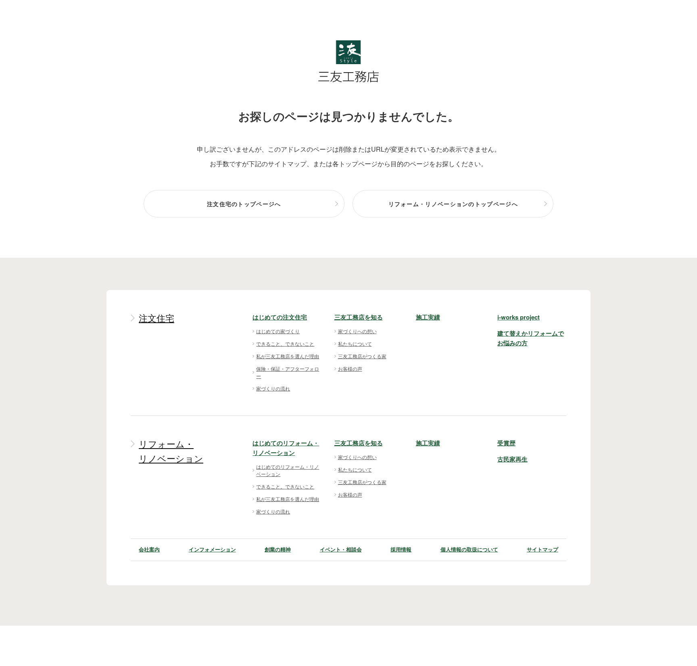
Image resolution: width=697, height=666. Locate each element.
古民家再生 (512, 459)
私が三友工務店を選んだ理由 (287, 356)
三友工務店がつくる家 (362, 356)
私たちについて (355, 343)
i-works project (518, 317)
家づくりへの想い (357, 331)
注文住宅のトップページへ (244, 204)
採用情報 (400, 549)
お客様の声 (350, 368)
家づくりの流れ (273, 388)
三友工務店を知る (358, 317)
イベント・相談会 (341, 549)
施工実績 (428, 317)
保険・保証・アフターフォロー (287, 372)
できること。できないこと (285, 486)
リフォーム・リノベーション (171, 451)
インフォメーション (212, 549)
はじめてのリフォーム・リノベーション (287, 470)
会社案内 (149, 549)
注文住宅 (156, 318)
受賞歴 (506, 442)
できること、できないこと (285, 343)
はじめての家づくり (278, 331)
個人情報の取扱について (469, 549)
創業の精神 (278, 549)
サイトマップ (542, 549)
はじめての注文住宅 (280, 317)
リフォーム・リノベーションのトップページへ (453, 204)
